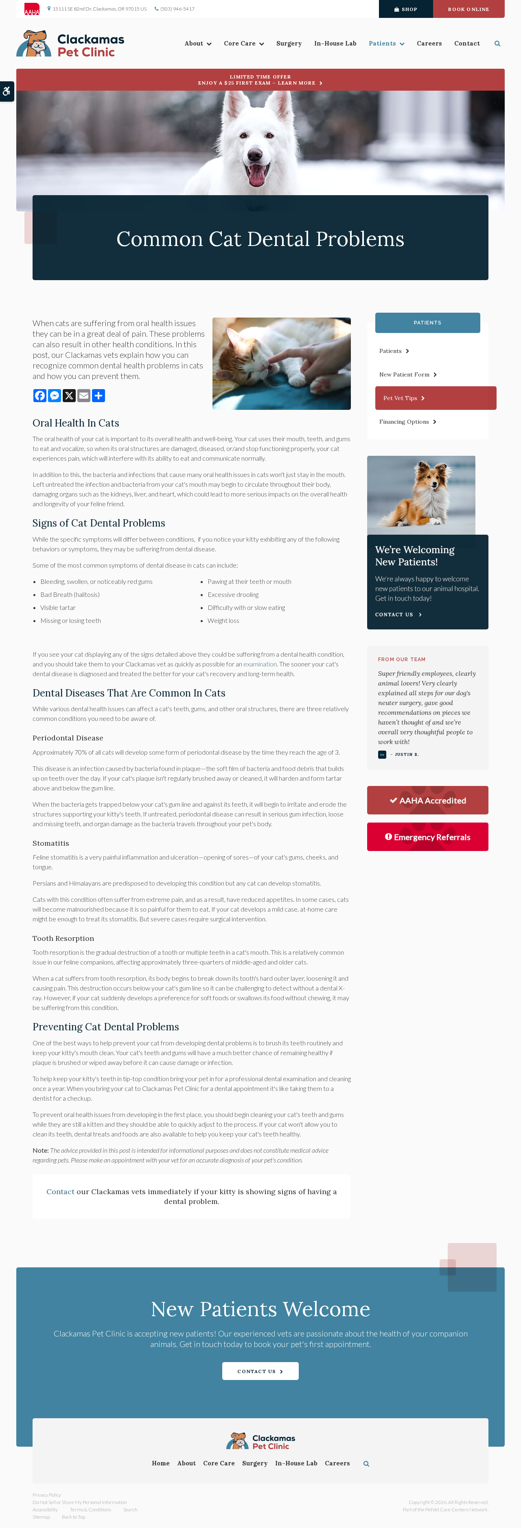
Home (161, 1463)
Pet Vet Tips (400, 398)
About (193, 43)
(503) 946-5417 (177, 9)
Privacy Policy (47, 1495)
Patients (382, 43)
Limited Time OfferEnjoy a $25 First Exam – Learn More (256, 80)
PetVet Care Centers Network (456, 1509)
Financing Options (404, 421)
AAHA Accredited (433, 800)
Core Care (240, 43)
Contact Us (256, 1371)
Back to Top (73, 1517)
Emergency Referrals (432, 837)
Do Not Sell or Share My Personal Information (80, 1502)
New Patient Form (404, 374)
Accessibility (45, 1509)
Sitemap (41, 1517)
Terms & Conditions (90, 1509)
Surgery (289, 43)
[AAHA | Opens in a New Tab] (36, 9)
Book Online (468, 9)
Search (130, 1509)
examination (260, 664)
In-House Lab (335, 43)
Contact (467, 43)
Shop (410, 9)
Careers (429, 43)
